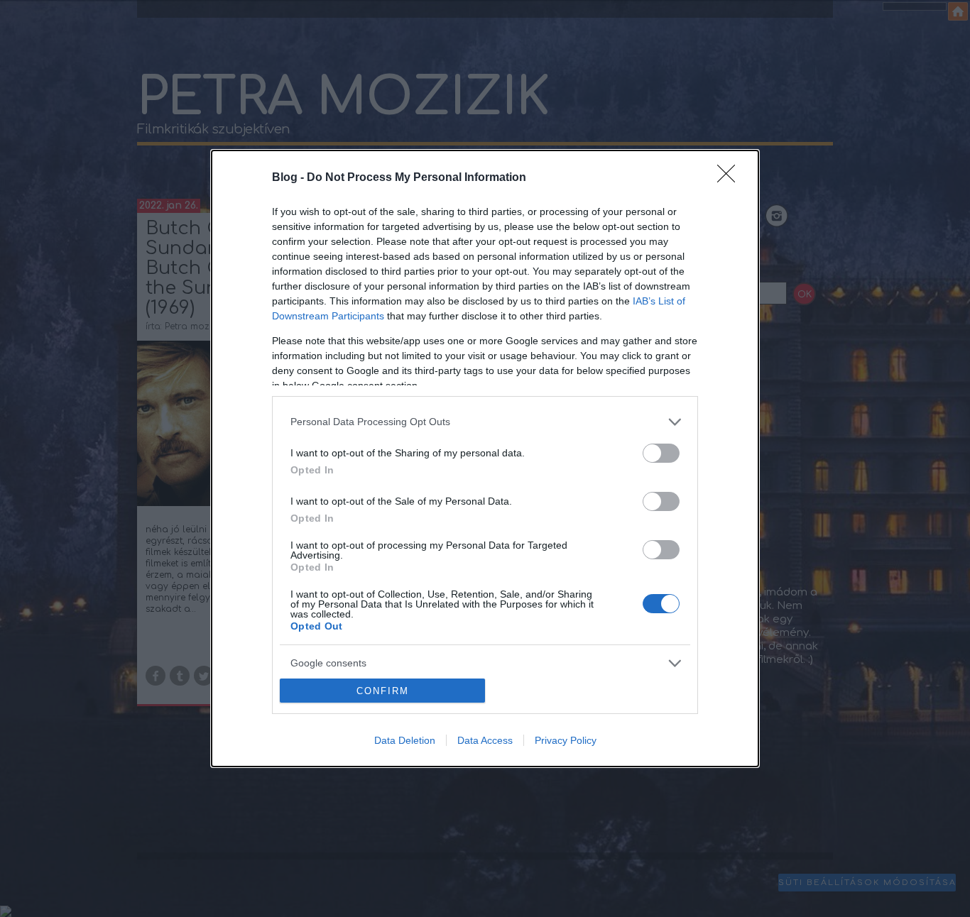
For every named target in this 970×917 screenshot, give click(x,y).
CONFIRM (382, 691)
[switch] (661, 453)
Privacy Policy (565, 740)
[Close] (730, 178)
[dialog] (485, 458)
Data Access (485, 740)
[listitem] (485, 421)
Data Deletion (404, 740)
